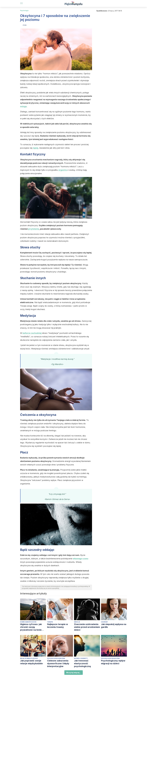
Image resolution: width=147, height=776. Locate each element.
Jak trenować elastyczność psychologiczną (82, 663)
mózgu (23, 106)
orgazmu (62, 170)
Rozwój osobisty (81, 658)
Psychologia (24, 10)
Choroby (104, 622)
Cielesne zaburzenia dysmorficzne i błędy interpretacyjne (58, 663)
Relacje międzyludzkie (29, 658)
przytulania (33, 229)
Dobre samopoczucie (28, 622)
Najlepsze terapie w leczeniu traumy (57, 625)
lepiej (35, 148)
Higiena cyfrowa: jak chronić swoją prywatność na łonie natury (31, 627)
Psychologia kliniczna (56, 658)
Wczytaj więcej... (73, 672)
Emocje (77, 622)
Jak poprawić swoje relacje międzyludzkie (31, 662)
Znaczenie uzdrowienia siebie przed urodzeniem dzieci (87, 627)
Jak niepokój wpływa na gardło (113, 625)
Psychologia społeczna (110, 658)
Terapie (50, 622)
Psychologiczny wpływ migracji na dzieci (113, 662)
